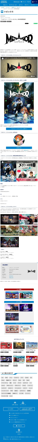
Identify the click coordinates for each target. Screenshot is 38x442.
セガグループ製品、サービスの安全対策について (18, 419)
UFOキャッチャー (10, 385)
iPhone (3, 380)
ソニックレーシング (5, 390)
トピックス (33, 4)
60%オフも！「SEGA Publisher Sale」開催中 (18, 364)
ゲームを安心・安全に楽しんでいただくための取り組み (19, 413)
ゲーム (6, 4)
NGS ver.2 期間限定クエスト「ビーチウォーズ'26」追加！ (31, 350)
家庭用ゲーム (14, 7)
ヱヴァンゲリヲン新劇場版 (6, 393)
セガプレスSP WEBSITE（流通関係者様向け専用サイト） (27, 409)
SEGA (6, 377)
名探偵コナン (15, 393)
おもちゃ (3, 385)
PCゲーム (18, 7)
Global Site (20, 425)
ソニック (30, 388)
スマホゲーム (6, 365)
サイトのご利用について (14, 415)
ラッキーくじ (30, 385)
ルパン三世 (21, 393)
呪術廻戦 (28, 390)
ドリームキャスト (18, 388)
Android (26, 377)
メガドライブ (4, 388)
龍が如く (16, 390)
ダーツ (27, 4)
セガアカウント (22, 390)
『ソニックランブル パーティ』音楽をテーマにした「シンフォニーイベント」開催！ (31, 364)
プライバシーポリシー (14, 417)
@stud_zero (19, 147)
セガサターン (10, 388)
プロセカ (24, 385)
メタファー (25, 388)
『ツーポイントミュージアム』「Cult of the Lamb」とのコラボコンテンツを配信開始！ (6, 350)
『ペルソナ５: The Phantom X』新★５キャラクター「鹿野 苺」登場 (6, 364)
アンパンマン (27, 393)
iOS (31, 377)
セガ (2, 377)
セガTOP (2, 7)
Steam (20, 380)
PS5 (23, 380)
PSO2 (12, 390)
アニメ (21, 4)
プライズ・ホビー (14, 4)
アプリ (22, 377)
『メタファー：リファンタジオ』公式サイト (19, 128)
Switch (28, 380)
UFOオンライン (17, 385)
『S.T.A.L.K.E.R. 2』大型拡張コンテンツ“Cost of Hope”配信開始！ (19, 350)
